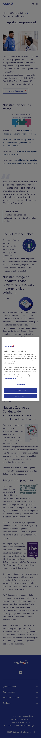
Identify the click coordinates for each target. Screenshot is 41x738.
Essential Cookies (20, 390)
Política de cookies (10, 378)
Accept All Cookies (20, 396)
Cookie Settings (20, 384)
